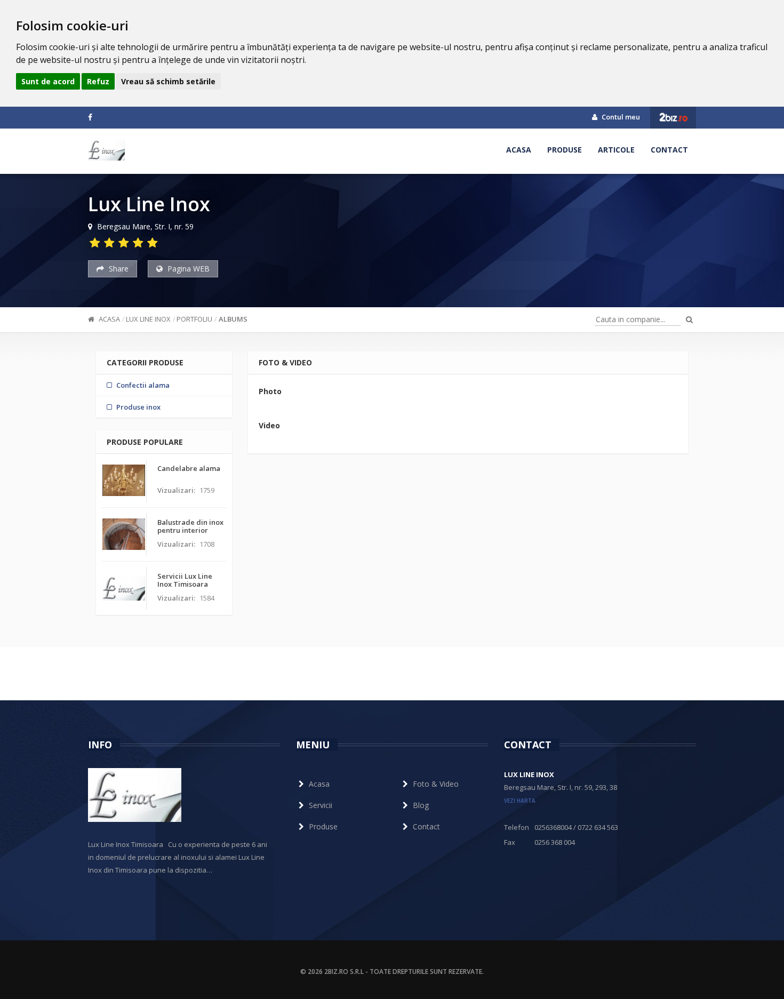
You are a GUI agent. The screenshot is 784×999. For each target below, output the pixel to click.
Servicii (320, 805)
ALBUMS (233, 319)
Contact (669, 150)
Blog (421, 805)
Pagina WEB (187, 268)
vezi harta (519, 800)
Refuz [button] (98, 81)
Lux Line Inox (148, 319)
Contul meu (620, 117)
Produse (564, 150)
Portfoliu (194, 319)
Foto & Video (436, 784)
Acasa (518, 150)
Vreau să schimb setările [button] (168, 81)
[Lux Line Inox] (106, 150)
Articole (616, 150)
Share (118, 268)
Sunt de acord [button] (48, 81)
